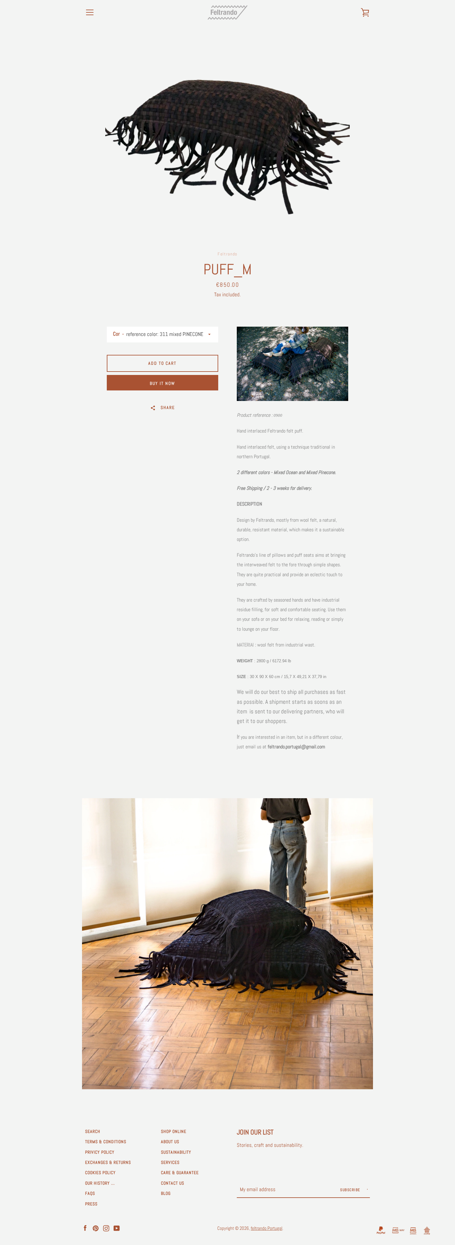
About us (170, 1141)
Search (92, 1131)
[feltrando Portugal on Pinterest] (96, 1228)
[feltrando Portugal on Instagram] (106, 1228)
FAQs (90, 1193)
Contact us (172, 1183)
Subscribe (351, 1189)
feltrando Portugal (266, 1228)
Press (91, 1204)
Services (170, 1162)
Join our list (255, 1132)
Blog (166, 1193)
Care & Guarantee (180, 1172)
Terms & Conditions (105, 1141)
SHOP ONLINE (173, 1131)
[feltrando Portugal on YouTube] (117, 1228)
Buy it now (162, 383)
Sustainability (176, 1152)
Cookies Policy (100, 1172)
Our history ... (100, 1183)
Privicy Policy (100, 1152)
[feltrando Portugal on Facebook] (85, 1228)
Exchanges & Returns (108, 1162)
